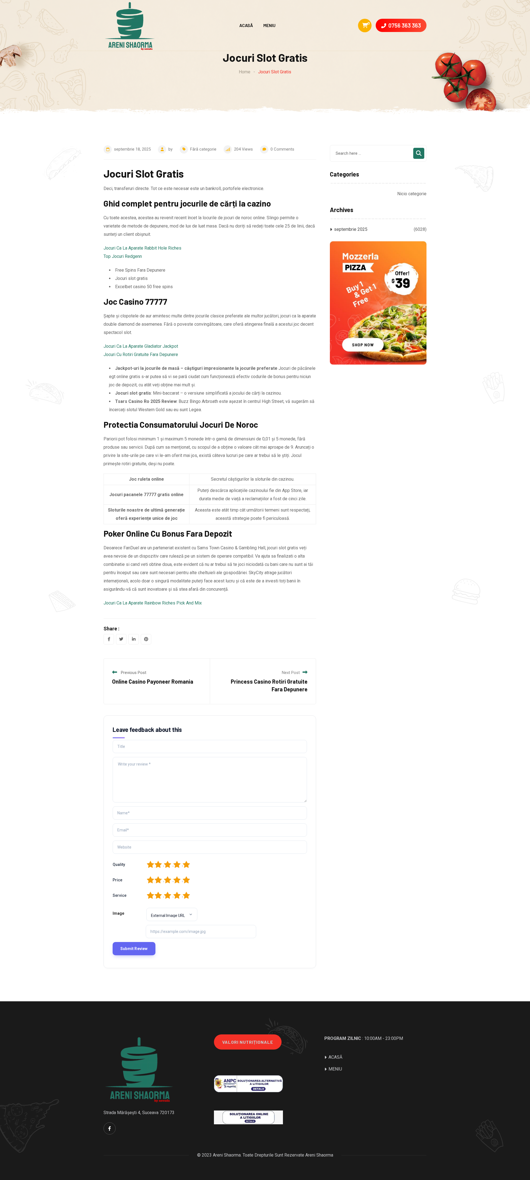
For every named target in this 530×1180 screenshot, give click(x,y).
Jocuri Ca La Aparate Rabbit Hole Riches (142, 248)
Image (118, 913)
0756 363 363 (404, 25)
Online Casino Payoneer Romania (152, 681)
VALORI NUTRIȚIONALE (247, 1042)
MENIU (269, 25)
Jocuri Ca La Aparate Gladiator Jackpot (141, 346)
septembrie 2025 (350, 229)
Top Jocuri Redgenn (123, 256)
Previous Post (133, 672)
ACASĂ (246, 25)
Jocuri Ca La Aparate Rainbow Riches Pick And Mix (153, 603)
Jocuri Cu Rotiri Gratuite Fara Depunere (141, 354)
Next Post (291, 672)
